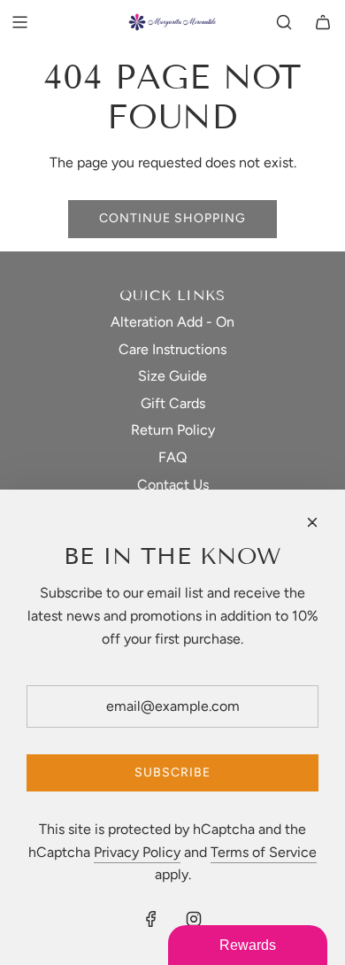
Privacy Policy (137, 852)
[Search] (283, 22)
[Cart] (322, 22)
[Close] (312, 522)
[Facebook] (151, 918)
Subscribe (172, 772)
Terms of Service (264, 852)
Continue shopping (172, 218)
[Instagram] (193, 918)
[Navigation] (19, 22)
